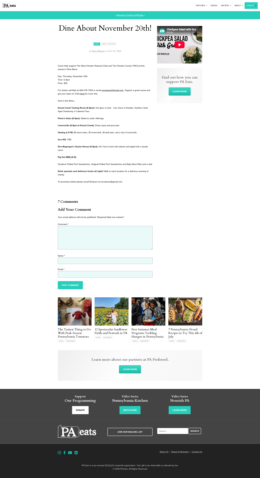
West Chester (108, 44)
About (237, 5)
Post (97, 44)
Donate (250, 5)
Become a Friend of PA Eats (130, 15)
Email (61, 269)
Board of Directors (180, 452)
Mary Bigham (98, 51)
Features (200, 5)
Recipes (225, 5)
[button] (207, 5)
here (82, 94)
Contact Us (197, 452)
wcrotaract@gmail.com (113, 90)
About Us (164, 452)
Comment (63, 224)
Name (61, 256)
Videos (213, 5)
